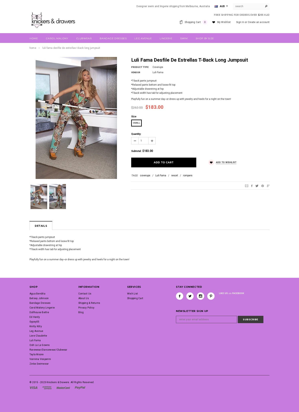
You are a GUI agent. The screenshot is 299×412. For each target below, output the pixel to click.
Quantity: (136, 134)
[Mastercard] (63, 387)
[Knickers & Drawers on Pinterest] (211, 296)
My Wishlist (224, 22)
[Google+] (268, 185)
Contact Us (84, 293)
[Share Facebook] (251, 185)
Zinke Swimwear (39, 363)
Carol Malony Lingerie (42, 307)
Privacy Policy (86, 307)
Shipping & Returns (89, 303)
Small (136, 123)
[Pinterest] (262, 185)
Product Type (139, 67)
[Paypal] (80, 387)
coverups (145, 175)
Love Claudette (38, 335)
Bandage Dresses (40, 303)
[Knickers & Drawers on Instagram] (200, 296)
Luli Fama (160, 175)
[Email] (246, 185)
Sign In (240, 22)
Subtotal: (136, 151)
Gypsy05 (34, 321)
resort (174, 175)
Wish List (132, 293)
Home (32, 48)
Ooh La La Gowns (39, 345)
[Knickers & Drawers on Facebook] (179, 296)
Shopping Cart (135, 298)
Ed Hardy (34, 317)
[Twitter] (256, 185)
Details (41, 225)
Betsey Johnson (39, 298)
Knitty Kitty (35, 326)
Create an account (259, 22)
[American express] (47, 387)
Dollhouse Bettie (39, 312)
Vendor (135, 72)
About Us (83, 298)
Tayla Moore (36, 354)
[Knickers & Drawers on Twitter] (190, 296)
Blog (81, 312)
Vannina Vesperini (40, 359)
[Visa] (33, 387)
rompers (187, 175)
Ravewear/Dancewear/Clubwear (48, 349)
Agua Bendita (37, 293)
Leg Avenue (36, 331)
